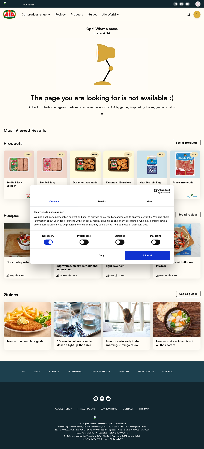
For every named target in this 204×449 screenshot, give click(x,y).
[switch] (84, 242)
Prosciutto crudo (183, 182)
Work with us (109, 408)
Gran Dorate (146, 371)
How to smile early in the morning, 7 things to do (122, 343)
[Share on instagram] (181, 4)
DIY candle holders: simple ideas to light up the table (74, 343)
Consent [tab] (54, 201)
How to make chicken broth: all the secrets (175, 343)
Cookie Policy (63, 408)
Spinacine (124, 371)
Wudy (37, 371)
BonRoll (54, 371)
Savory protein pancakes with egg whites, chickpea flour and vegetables (77, 265)
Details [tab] (102, 201)
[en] (197, 4)
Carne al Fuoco (100, 371)
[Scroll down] (102, 114)
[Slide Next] (194, 174)
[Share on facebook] (175, 4)
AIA (23, 371)
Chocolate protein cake (22, 262)
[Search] (188, 14)
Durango (167, 371)
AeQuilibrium (75, 371)
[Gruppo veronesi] (102, 419)
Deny (101, 255)
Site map (144, 408)
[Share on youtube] (187, 4)
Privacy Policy (86, 408)
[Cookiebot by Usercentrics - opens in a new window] (156, 191)
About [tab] (149, 201)
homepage (55, 107)
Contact (128, 408)
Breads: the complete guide (25, 341)
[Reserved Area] (196, 14)
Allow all (147, 255)
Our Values (28, 4)
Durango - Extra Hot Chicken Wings (118, 184)
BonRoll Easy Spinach (14, 184)
